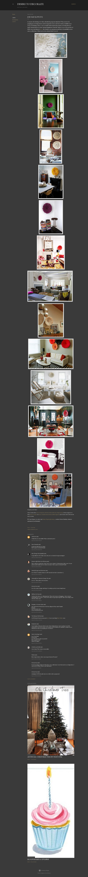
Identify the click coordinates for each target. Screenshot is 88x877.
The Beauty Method (36, 616)
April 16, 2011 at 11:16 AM (36, 658)
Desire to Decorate (30, 4)
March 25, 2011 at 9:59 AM (37, 574)
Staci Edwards (35, 544)
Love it (14, 21)
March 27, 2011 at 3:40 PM (37, 630)
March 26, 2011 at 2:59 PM (37, 612)
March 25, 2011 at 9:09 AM (37, 557)
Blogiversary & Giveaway (38, 859)
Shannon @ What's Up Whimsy (39, 561)
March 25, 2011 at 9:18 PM (37, 600)
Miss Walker (60, 618)
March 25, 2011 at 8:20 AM (37, 549)
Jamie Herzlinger (36, 634)
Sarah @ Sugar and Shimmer (38, 570)
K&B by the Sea (35, 594)
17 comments (33, 759)
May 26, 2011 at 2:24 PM (36, 675)
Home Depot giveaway (48, 519)
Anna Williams (48, 873)
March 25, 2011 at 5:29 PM (37, 590)
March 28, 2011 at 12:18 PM (37, 651)
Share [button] (13, 14)
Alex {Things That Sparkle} (38, 553)
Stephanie (34, 624)
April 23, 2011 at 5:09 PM (36, 668)
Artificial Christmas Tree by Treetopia (44, 757)
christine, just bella (36, 647)
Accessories (15, 19)
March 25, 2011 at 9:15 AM (36, 566)
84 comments (33, 861)
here (41, 29)
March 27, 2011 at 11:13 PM (37, 643)
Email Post (33, 527)
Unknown (34, 536)
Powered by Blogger (45, 870)
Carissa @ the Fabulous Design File (40, 578)
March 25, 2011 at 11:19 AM (37, 582)
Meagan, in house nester (37, 604)
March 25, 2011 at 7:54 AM (37, 540)
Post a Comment (31, 678)
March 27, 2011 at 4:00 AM (37, 620)
